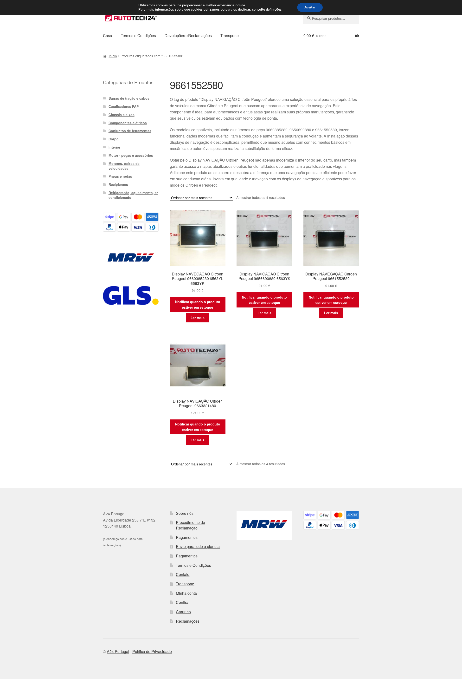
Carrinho (183, 611)
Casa (107, 35)
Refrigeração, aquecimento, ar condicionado (133, 195)
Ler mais (198, 317)
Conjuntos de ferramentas (130, 130)
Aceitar (309, 7)
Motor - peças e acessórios (131, 155)
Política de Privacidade (152, 651)
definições (274, 9)
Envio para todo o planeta (198, 546)
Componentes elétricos (128, 122)
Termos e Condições (138, 35)
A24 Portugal (118, 651)
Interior (114, 147)
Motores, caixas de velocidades (124, 166)
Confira (182, 602)
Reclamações (187, 621)
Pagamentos (187, 537)
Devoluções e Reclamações (188, 35)
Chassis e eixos (122, 114)
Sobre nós (184, 513)
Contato (182, 574)
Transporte (229, 35)
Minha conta (186, 593)
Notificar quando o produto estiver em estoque (197, 304)
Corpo (114, 139)
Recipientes (118, 184)
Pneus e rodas (120, 176)
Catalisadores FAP (124, 106)
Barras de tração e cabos (129, 98)
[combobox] (331, 18)
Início (113, 55)
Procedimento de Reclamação (190, 525)
